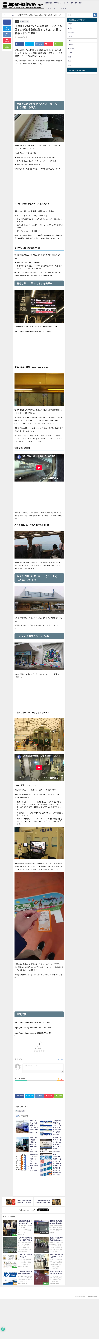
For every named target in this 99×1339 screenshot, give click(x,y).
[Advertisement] (39, 83)
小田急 (70, 52)
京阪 (69, 65)
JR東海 (70, 28)
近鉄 (69, 61)
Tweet (7, 29)
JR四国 (70, 36)
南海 (17, 21)
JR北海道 (71, 44)
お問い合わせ (65, 8)
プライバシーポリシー (52, 8)
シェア (7, 23)
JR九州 (70, 40)
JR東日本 (71, 24)
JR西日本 (71, 32)
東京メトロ (71, 48)
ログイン (60, 1059)
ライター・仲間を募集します (73, 2)
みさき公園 (25, 21)
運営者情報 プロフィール (53, 2)
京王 (69, 57)
